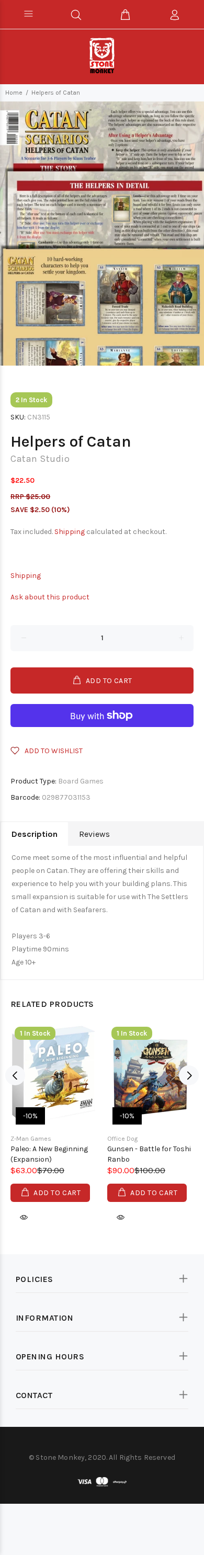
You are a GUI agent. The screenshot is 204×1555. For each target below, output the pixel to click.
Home (13, 92)
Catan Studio (40, 458)
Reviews (94, 834)
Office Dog (122, 1138)
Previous (15, 1075)
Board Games (81, 781)
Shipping (69, 531)
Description (35, 834)
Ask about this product (49, 597)
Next (189, 1075)
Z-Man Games (30, 1138)
